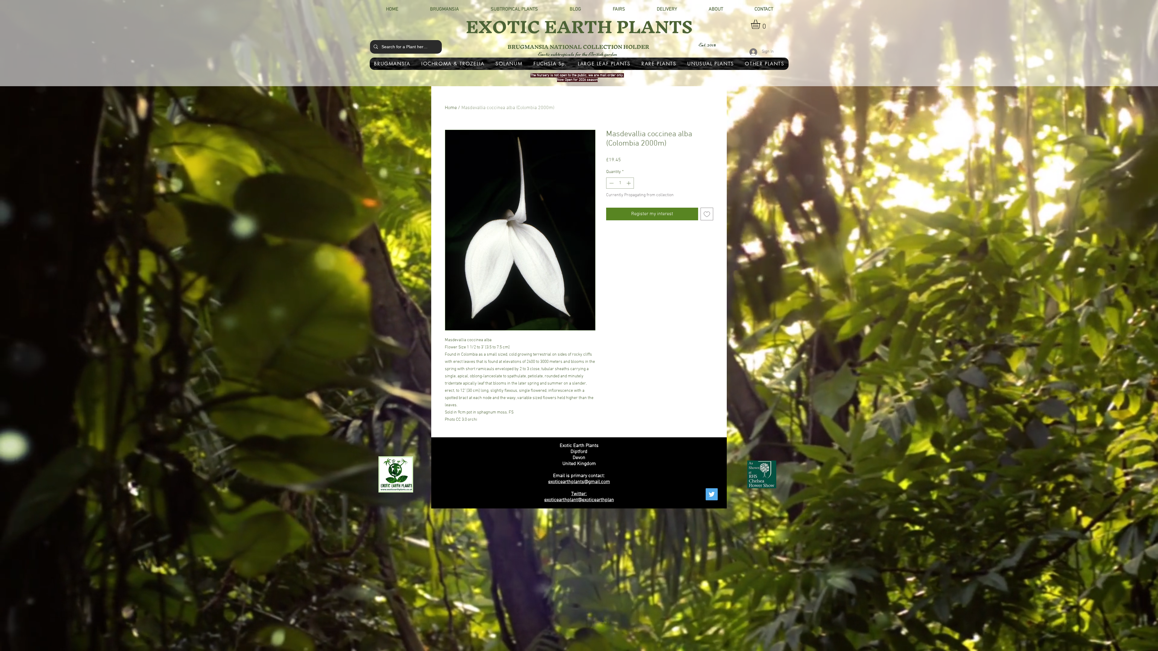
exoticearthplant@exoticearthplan (579, 500)
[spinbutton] (620, 183)
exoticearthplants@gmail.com (579, 482)
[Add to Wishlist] (707, 214)
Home (451, 108)
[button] (761, 24)
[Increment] (629, 183)
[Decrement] (611, 183)
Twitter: (579, 494)
